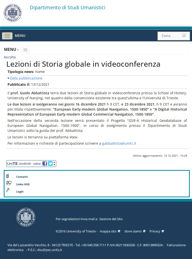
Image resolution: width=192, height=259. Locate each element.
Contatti (22, 177)
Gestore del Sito (111, 219)
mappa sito (108, 231)
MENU (20, 35)
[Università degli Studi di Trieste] (13, 20)
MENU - (12, 49)
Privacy (155, 231)
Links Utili (23, 184)
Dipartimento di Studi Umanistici (67, 7)
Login (20, 191)
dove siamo (133, 231)
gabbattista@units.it (119, 143)
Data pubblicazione (26, 78)
